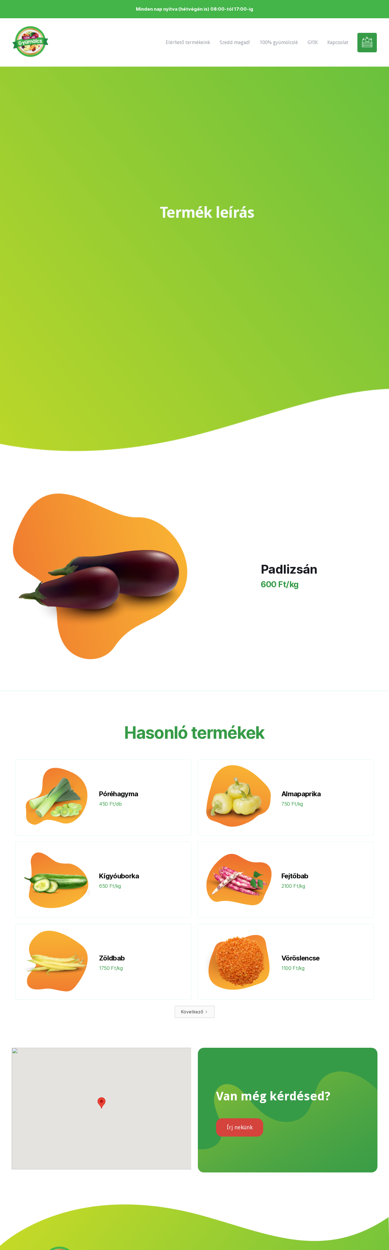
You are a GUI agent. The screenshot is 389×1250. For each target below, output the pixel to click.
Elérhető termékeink (188, 42)
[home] (30, 42)
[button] (101, 1103)
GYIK (313, 42)
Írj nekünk (240, 1127)
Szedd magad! (235, 42)
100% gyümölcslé (279, 42)
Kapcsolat (337, 42)
